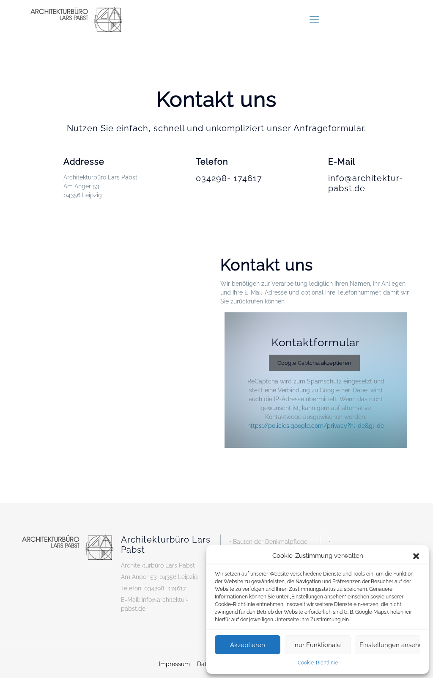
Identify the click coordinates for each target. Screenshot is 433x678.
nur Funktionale (318, 645)
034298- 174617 (229, 178)
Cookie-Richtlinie (318, 663)
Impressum (174, 664)
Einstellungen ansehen (389, 645)
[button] (416, 556)
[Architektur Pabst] (76, 19)
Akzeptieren (247, 645)
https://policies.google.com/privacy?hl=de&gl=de (315, 425)
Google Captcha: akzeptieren (314, 362)
